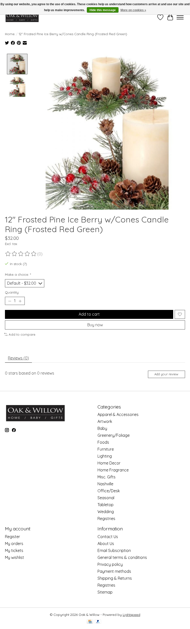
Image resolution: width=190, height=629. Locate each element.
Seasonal (105, 497)
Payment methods (114, 571)
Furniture (105, 449)
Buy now (95, 324)
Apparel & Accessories (118, 414)
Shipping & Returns (114, 578)
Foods (103, 442)
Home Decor (108, 463)
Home (10, 34)
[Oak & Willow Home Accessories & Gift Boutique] (22, 17)
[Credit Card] (90, 622)
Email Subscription (114, 550)
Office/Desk (108, 490)
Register (12, 536)
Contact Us (107, 536)
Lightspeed (131, 615)
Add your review (166, 374)
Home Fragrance (113, 469)
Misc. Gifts (106, 476)
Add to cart (89, 314)
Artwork (104, 421)
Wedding (105, 511)
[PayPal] (98, 622)
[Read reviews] (21, 254)
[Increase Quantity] (20, 301)
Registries (106, 518)
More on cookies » (133, 10)
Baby (102, 428)
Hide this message (103, 10)
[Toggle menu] (180, 17)
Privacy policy (110, 564)
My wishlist (14, 557)
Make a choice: (18, 274)
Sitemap (105, 592)
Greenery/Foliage (113, 435)
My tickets (14, 550)
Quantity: (12, 292)
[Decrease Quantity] (9, 301)
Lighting (104, 456)
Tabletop (105, 504)
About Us (105, 543)
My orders (14, 543)
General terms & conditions (122, 557)
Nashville (105, 483)
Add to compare (22, 334)
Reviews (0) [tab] (18, 358)
